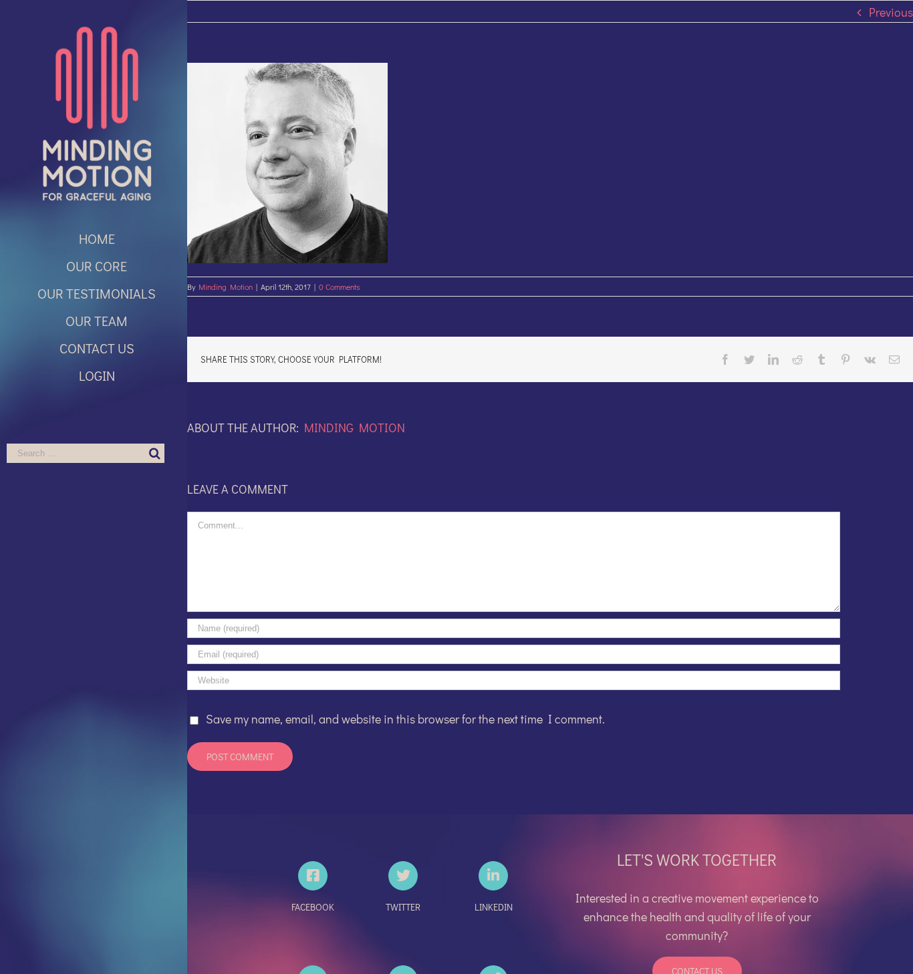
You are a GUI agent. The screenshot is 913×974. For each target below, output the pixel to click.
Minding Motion (226, 286)
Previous (891, 12)
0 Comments (339, 286)
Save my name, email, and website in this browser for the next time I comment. (405, 719)
